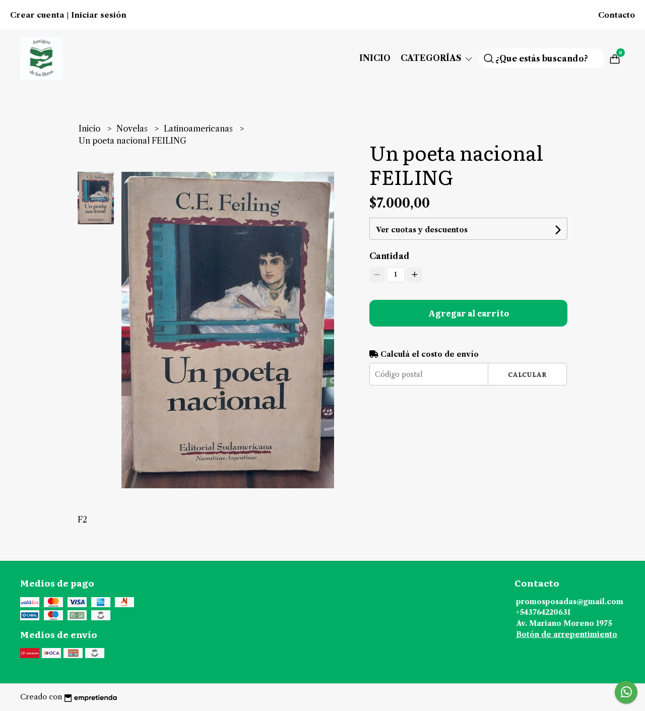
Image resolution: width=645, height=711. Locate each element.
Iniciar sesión (98, 15)
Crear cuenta (37, 15)
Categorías (432, 58)
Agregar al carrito (468, 313)
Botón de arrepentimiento (566, 634)
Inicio (375, 58)
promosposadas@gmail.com (569, 601)
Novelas (133, 128)
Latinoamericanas (199, 128)
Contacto (616, 15)
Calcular (527, 374)
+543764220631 (543, 612)
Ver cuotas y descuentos (422, 229)
